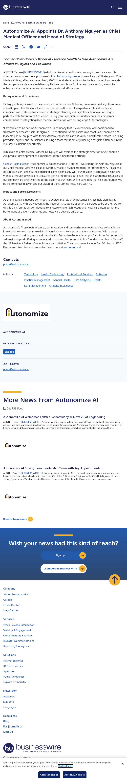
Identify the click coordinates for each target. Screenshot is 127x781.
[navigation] (120, 7)
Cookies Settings (49, 774)
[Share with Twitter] (23, 47)
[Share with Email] (38, 47)
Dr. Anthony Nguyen (65, 76)
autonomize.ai (72, 247)
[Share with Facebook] (31, 47)
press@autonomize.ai (16, 264)
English (9, 351)
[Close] (123, 763)
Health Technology (52, 274)
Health (98, 280)
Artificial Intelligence (61, 285)
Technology (31, 274)
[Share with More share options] (53, 47)
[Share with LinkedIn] (16, 47)
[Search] (112, 7)
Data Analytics (82, 280)
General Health (62, 280)
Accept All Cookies (74, 774)
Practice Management (37, 280)
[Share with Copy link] (45, 47)
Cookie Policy (65, 766)
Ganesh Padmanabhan (16, 163)
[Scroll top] (114, 580)
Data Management (35, 285)
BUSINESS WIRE (34, 72)
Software (101, 274)
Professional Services (80, 274)
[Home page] (16, 7)
